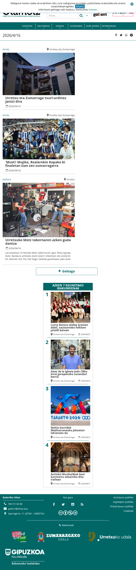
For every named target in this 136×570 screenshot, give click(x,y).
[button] (131, 4)
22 (89, 437)
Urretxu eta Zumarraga (62, 49)
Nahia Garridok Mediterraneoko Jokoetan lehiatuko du (68, 430)
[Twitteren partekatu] (121, 35)
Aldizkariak (76, 26)
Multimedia (43, 26)
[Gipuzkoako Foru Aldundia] (24, 557)
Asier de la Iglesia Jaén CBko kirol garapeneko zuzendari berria (69, 374)
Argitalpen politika (123, 501)
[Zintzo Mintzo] (19, 537)
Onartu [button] (80, 6)
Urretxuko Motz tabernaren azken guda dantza (38, 242)
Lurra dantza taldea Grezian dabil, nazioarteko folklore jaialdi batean (69, 327)
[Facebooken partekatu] (116, 35)
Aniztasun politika (123, 497)
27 (89, 483)
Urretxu (70, 179)
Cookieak (128, 510)
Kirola (6, 49)
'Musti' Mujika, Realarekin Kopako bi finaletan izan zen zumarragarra (35, 164)
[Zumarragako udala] (58, 537)
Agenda (60, 26)
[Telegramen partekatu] (131, 35)
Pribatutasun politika (121, 506)
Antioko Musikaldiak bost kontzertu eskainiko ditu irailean (68, 476)
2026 (11, 106)
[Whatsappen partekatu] (126, 35)
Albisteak (27, 26)
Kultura (7, 179)
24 (89, 381)
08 (87, 334)
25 (89, 334)
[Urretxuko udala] (110, 537)
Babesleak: (68, 525)
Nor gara (68, 497)
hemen (93, 9)
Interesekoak (109, 26)
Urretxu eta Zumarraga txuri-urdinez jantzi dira (35, 100)
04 (16, 106)
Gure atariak (92, 26)
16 (19, 106)
